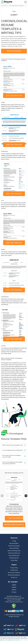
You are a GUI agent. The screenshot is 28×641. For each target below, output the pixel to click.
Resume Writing (14, 548)
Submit (14, 15)
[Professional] (14, 131)
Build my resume (14, 51)
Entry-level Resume (14, 555)
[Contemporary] (14, 276)
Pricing (14, 541)
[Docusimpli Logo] (8, 633)
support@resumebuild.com (16, 602)
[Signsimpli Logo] (8, 629)
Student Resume (14, 558)
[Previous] (2, 495)
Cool (2, 200)
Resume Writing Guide (14, 550)
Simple (3, 102)
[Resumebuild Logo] (20, 629)
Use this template (16, 518)
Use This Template (14, 95)
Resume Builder (14, 543)
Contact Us (14, 577)
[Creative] (14, 325)
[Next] (26, 495)
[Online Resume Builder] (6, 2)
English (14, 585)
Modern (3, 249)
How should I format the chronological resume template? (11, 456)
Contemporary (5, 296)
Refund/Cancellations (14, 575)
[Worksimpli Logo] (8, 625)
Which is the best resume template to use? (12, 445)
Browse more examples (14, 524)
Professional (4, 151)
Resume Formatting (14, 546)
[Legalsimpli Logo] (20, 633)
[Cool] (14, 180)
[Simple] (14, 82)
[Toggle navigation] (25, 2)
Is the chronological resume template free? (12, 450)
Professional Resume (14, 553)
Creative (3, 345)
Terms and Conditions (14, 572)
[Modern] (14, 229)
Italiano (14, 589)
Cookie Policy (14, 570)
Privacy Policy (14, 568)
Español (14, 587)
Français (14, 592)
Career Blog (14, 560)
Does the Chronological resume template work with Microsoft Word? (12, 462)
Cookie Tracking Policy (15, 640)
